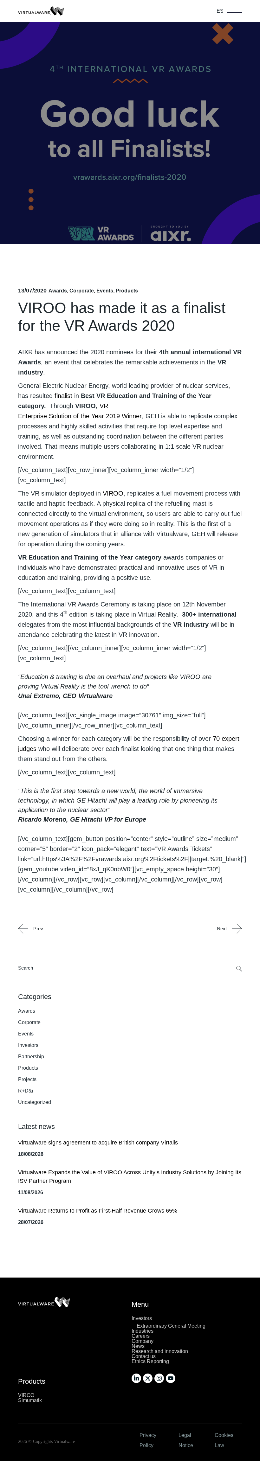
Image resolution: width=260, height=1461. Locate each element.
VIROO (26, 1395)
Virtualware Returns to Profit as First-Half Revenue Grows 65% (97, 1211)
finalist (63, 395)
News (138, 1346)
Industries (142, 1331)
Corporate (81, 290)
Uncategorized (34, 1102)
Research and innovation (160, 1351)
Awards (58, 290)
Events (104, 290)
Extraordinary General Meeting (171, 1326)
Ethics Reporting (150, 1361)
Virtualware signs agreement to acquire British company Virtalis (98, 1142)
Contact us (144, 1356)
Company (142, 1341)
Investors (28, 1045)
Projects (27, 1079)
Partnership (31, 1056)
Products (127, 290)
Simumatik (30, 1400)
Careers (141, 1336)
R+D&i (25, 1090)
